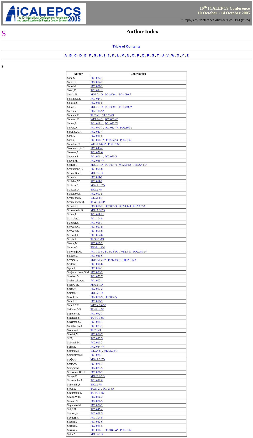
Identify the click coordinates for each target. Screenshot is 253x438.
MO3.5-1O (97, 94)
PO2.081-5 (97, 102)
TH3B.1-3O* (98, 247)
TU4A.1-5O (97, 309)
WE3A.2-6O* (98, 305)
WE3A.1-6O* (98, 144)
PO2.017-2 (97, 82)
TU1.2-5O (108, 115)
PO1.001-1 (97, 86)
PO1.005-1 (97, 280)
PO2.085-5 (97, 368)
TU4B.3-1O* (98, 201)
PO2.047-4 (112, 139)
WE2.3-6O (125, 164)
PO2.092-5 (111, 297)
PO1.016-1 (97, 222)
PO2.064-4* (97, 346)
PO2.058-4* (97, 160)
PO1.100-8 (97, 251)
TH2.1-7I (96, 330)
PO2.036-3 (125, 206)
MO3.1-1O (97, 173)
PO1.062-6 (97, 235)
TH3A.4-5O (140, 164)
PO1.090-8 (114, 259)
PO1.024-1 (97, 90)
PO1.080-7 (125, 94)
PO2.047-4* (111, 430)
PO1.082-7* (111, 123)
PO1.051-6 (97, 152)
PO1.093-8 (97, 226)
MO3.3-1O (97, 164)
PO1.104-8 (97, 218)
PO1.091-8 (97, 380)
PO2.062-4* (111, 119)
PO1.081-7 (97, 372)
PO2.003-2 (97, 272)
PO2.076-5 (97, 297)
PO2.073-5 (114, 144)
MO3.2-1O (97, 292)
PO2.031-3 (111, 206)
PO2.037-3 (139, 206)
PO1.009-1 (111, 94)
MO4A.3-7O (98, 210)
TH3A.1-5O (129, 259)
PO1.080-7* (125, 106)
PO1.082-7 (97, 77)
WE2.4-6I (125, 251)
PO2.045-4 (97, 409)
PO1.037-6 (111, 164)
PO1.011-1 (96, 177)
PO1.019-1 (97, 123)
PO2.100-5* (97, 111)
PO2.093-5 (97, 193)
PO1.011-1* (97, 214)
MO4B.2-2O (98, 376)
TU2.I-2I (95, 115)
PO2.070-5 (126, 139)
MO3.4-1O (97, 434)
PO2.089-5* (140, 251)
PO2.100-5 (126, 127)
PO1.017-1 (97, 268)
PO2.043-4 (97, 131)
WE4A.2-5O (110, 350)
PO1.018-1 (97, 321)
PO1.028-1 (97, 354)
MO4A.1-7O (98, 185)
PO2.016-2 (97, 206)
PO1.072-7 (97, 276)
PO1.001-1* (97, 139)
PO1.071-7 (97, 363)
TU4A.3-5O (111, 251)
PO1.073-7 (97, 325)
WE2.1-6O (97, 197)
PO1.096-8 (97, 263)
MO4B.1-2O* (98, 259)
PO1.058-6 (97, 168)
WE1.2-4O (97, 119)
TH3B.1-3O (97, 239)
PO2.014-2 (97, 396)
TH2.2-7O (96, 189)
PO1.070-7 (97, 127)
